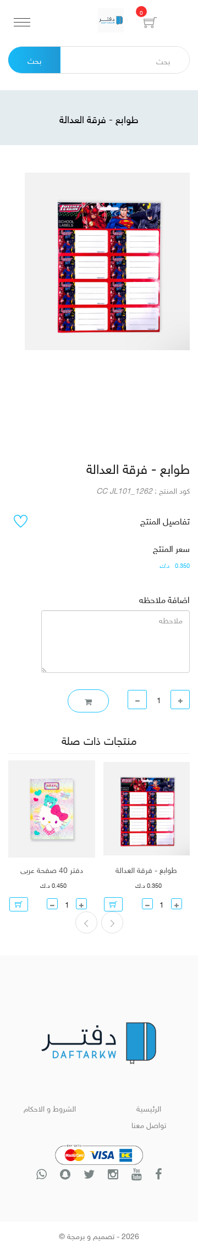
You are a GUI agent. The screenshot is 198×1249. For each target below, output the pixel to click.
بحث (34, 60)
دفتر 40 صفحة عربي (51, 869)
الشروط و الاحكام (50, 1107)
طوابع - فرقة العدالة (146, 869)
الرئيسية (148, 1107)
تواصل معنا (148, 1124)
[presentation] (112, 922)
